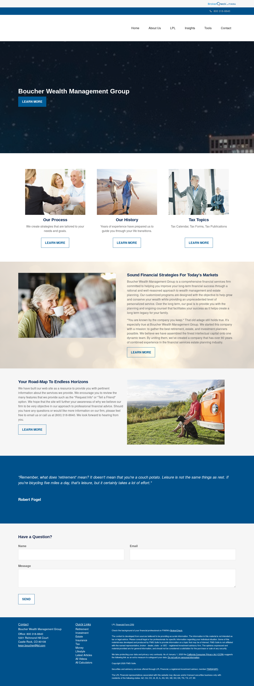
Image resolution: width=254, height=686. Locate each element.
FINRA (210, 668)
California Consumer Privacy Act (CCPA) (205, 654)
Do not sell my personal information (183, 657)
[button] (154, 28)
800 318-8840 (222, 11)
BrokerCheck (176, 630)
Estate (79, 636)
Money (79, 647)
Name (22, 546)
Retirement (82, 629)
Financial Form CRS (125, 624)
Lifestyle (80, 651)
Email (134, 546)
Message (24, 566)
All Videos (81, 659)
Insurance (81, 640)
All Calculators (83, 662)
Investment (82, 633)
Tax (77, 644)
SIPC (215, 668)
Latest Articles (83, 655)
